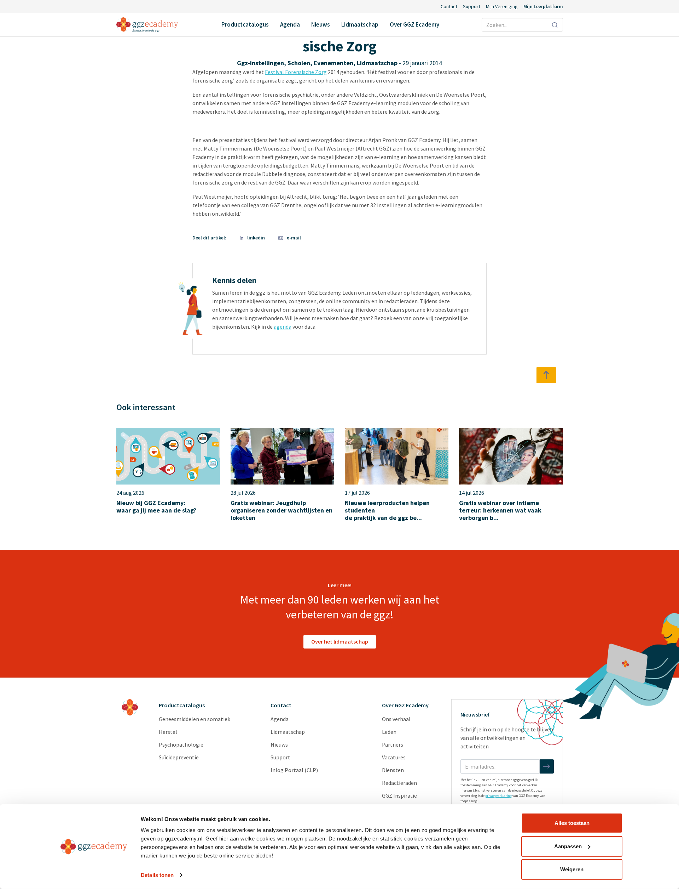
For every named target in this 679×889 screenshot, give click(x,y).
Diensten (393, 770)
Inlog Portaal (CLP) (294, 770)
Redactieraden (399, 782)
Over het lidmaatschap (339, 641)
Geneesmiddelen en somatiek (194, 719)
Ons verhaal (396, 719)
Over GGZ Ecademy (414, 24)
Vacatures (394, 757)
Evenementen (333, 63)
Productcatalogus (245, 24)
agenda (282, 326)
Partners (392, 744)
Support (471, 6)
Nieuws (320, 24)
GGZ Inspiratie (399, 795)
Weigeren (572, 869)
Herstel (168, 731)
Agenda (290, 24)
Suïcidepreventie (179, 757)
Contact (449, 6)
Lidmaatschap (359, 24)
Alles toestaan (572, 823)
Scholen (299, 63)
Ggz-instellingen (260, 63)
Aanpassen (568, 846)
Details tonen (157, 875)
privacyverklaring (498, 795)
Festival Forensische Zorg (296, 71)
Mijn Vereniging (502, 6)
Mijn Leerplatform (543, 6)
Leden (389, 731)
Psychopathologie (181, 744)
